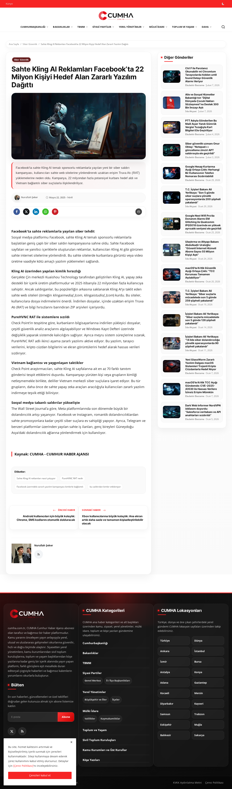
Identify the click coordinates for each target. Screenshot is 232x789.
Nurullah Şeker (43, 545)
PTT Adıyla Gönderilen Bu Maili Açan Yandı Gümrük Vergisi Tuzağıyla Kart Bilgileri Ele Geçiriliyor (201, 125)
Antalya (165, 672)
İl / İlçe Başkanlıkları (118, 680)
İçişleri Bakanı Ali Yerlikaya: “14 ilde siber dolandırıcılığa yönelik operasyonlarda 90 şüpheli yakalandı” (202, 341)
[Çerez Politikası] (23, 765)
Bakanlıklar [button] (61, 26)
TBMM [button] (81, 26)
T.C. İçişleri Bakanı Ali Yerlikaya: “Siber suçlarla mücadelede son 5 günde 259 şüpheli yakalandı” (200, 295)
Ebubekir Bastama (194, 85)
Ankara (164, 651)
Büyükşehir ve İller (96, 699)
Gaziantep (200, 683)
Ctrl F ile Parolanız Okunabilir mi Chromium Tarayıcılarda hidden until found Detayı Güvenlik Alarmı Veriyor (201, 75)
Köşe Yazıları (91, 760)
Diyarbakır (166, 704)
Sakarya (199, 735)
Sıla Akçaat (191, 111)
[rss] (22, 731)
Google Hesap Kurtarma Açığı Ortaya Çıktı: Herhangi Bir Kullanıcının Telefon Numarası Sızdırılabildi (202, 171)
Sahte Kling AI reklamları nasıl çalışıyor (36, 478)
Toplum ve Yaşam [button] (183, 26)
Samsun (165, 714)
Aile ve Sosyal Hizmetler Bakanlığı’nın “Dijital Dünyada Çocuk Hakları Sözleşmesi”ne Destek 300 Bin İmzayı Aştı (202, 101)
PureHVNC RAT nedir (72, 478)
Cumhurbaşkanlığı (95, 643)
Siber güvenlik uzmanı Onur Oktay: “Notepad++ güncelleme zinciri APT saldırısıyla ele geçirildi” (202, 148)
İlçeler (116, 699)
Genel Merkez (93, 680)
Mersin (198, 693)
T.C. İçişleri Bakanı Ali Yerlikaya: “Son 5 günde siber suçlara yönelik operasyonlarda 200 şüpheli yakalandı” (203, 196)
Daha (205, 26)
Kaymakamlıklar (110, 718)
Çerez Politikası (214, 782)
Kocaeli (164, 693)
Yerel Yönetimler (94, 692)
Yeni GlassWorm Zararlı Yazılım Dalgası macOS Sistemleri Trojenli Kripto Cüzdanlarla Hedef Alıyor (200, 364)
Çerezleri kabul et (40, 775)
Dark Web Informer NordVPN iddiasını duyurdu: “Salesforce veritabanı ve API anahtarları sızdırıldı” (203, 410)
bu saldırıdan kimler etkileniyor (105, 486)
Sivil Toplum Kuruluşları (99, 740)
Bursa (197, 662)
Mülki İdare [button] (157, 26)
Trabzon (199, 714)
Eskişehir (165, 725)
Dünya (198, 640)
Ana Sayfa (14, 44)
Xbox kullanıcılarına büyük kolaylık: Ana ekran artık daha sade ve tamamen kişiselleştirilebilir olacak (112, 519)
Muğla (198, 725)
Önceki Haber (66, 510)
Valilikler (90, 718)
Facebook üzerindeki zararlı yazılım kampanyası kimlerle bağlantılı (50, 486)
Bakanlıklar (90, 653)
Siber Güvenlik (30, 44)
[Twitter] (12, 731)
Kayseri (198, 704)
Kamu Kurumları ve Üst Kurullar (105, 750)
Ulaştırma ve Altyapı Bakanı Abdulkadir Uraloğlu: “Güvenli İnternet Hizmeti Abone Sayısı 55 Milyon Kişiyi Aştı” (202, 248)
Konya (198, 672)
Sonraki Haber (91, 510)
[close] (71, 742)
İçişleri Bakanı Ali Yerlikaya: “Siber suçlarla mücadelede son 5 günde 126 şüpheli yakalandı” (202, 318)
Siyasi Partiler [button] (101, 26)
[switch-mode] (223, 4)
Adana (164, 683)
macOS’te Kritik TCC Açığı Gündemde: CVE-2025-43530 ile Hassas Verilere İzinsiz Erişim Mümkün (201, 387)
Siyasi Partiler (92, 673)
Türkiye (165, 640)
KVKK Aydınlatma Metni (187, 782)
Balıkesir (165, 735)
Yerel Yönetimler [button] (130, 26)
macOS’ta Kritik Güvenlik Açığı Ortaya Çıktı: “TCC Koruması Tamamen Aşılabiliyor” (200, 272)
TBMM (87, 663)
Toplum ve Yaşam (95, 730)
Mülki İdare (90, 711)
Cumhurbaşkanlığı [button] (32, 26)
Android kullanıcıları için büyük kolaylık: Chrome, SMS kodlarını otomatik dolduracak (46, 518)
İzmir (163, 662)
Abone (66, 717)
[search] (223, 27)
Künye (9, 3)
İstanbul (199, 651)
